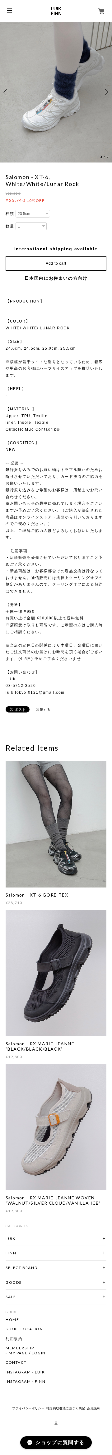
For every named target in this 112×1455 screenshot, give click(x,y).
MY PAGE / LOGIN (27, 1353)
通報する (43, 709)
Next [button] (106, 92)
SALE (11, 1296)
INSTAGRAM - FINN (26, 1381)
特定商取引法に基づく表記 (65, 1408)
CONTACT (16, 1362)
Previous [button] (6, 92)
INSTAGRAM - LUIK (25, 1372)
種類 (10, 214)
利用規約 (14, 1339)
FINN (11, 1253)
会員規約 (93, 1408)
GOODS (13, 1282)
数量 (10, 226)
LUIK (11, 1238)
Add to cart (56, 263)
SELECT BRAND (21, 1267)
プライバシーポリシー (28, 1408)
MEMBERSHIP (20, 1348)
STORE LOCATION (24, 1329)
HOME (12, 1320)
